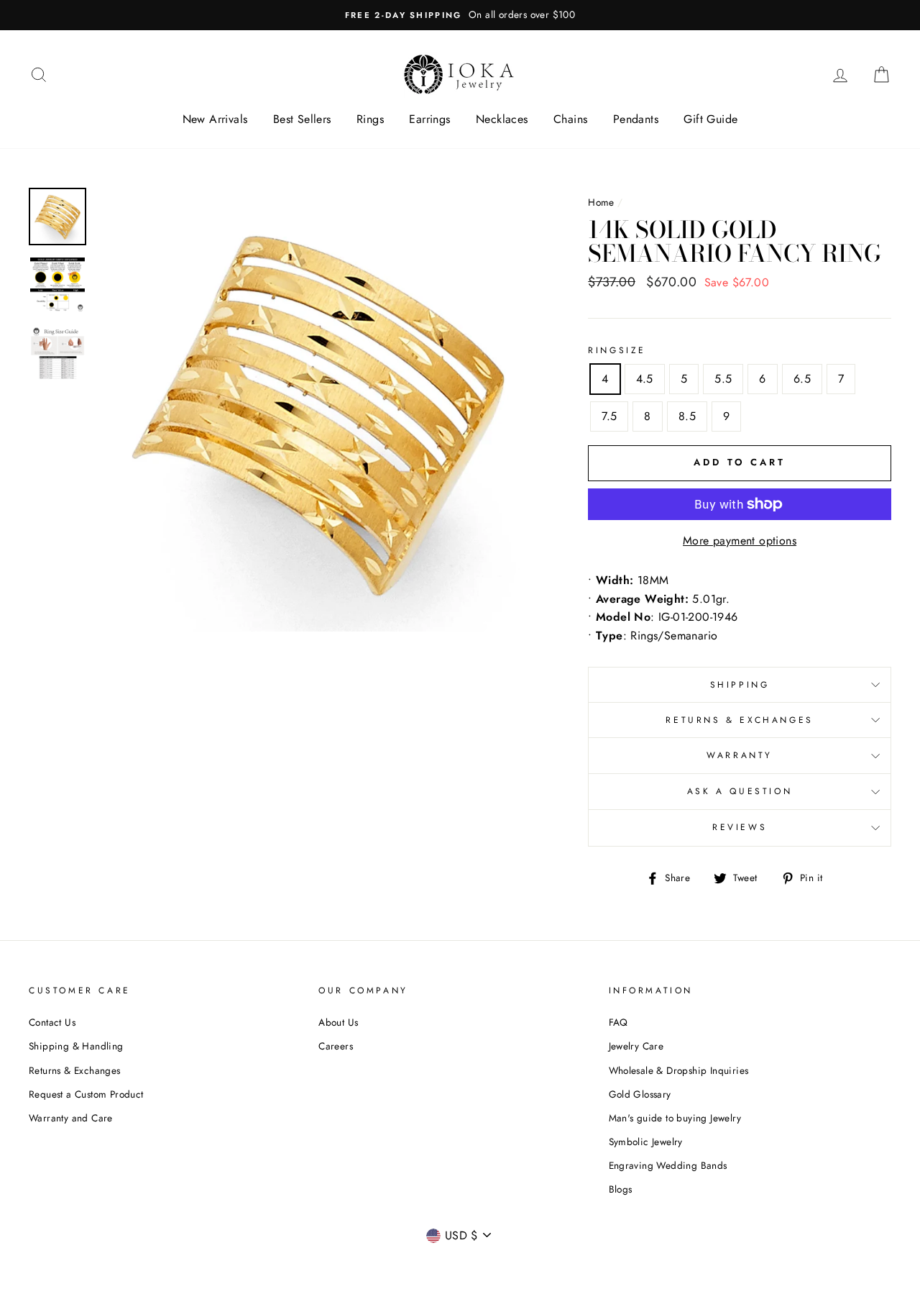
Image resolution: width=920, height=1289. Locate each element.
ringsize (617, 350)
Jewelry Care (636, 1046)
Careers (335, 1046)
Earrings (429, 119)
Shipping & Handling (76, 1046)
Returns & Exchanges (739, 720)
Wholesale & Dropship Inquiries (679, 1070)
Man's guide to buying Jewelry (675, 1118)
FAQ (618, 1022)
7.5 (609, 416)
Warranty (740, 755)
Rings (370, 119)
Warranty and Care (71, 1118)
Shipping (740, 684)
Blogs (620, 1189)
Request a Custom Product (86, 1094)
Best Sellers (302, 119)
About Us (338, 1022)
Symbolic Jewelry (646, 1141)
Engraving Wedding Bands (668, 1165)
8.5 (687, 416)
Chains (570, 119)
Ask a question (739, 791)
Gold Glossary (640, 1094)
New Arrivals (215, 119)
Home (601, 202)
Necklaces (502, 119)
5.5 (723, 378)
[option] (460, 15)
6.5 (802, 378)
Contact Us (52, 1022)
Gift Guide (710, 119)
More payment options (739, 540)
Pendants (635, 119)
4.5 (644, 378)
